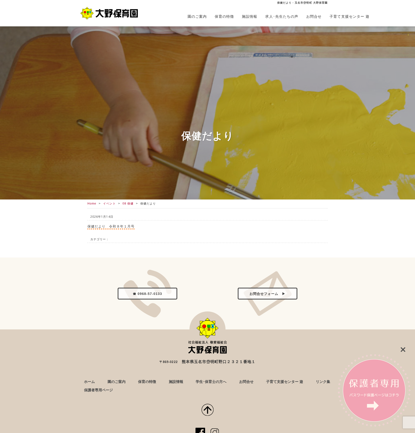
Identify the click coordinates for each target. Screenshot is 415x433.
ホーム (89, 382)
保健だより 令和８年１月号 (110, 226)
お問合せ (314, 16)
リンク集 (323, 382)
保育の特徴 (224, 16)
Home (91, 203)
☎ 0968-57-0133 (147, 294)
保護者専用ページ (98, 390)
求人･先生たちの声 (281, 16)
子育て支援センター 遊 (349, 16)
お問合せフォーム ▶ (268, 294)
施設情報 (249, 16)
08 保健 (128, 203)
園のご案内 (197, 16)
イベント (109, 203)
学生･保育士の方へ (211, 382)
